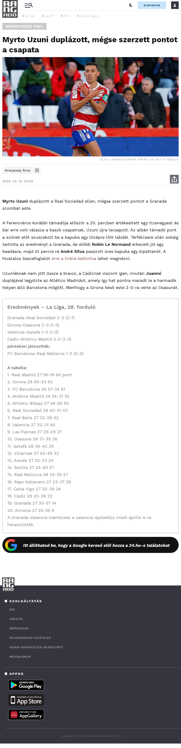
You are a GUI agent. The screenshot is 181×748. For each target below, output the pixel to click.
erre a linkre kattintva (74, 258)
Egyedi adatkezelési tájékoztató (36, 647)
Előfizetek (152, 5)
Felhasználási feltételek (30, 637)
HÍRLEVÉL (16, 619)
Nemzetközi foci (24, 26)
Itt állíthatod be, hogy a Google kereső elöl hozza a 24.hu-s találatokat (96, 545)
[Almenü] (28, 5)
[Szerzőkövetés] (37, 170)
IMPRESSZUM (18, 628)
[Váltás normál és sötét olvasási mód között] (131, 5)
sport (49, 16)
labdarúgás (89, 16)
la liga (30, 16)
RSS (12, 609)
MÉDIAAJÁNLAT (20, 656)
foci (67, 16)
